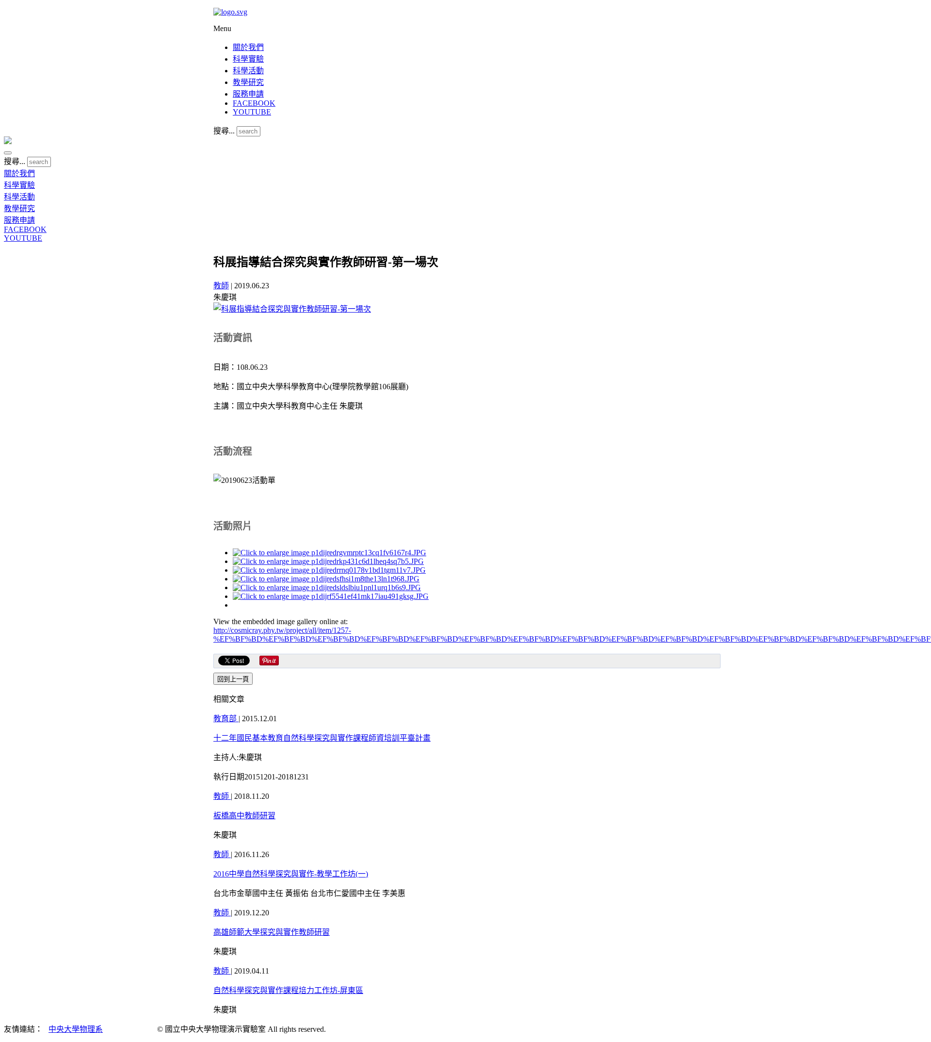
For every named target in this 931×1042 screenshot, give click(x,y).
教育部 (226, 718)
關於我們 (248, 47)
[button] (8, 152)
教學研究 (248, 82)
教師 (221, 285)
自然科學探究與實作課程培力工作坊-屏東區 (288, 990)
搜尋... (224, 131)
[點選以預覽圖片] (292, 309)
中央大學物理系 (75, 1029)
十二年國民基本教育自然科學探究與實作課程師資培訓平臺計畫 (322, 738)
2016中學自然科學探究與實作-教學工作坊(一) (290, 874)
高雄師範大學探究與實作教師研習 (271, 932)
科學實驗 (248, 59)
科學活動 (248, 70)
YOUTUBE (252, 112)
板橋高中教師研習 (244, 815)
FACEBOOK (254, 103)
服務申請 (248, 94)
